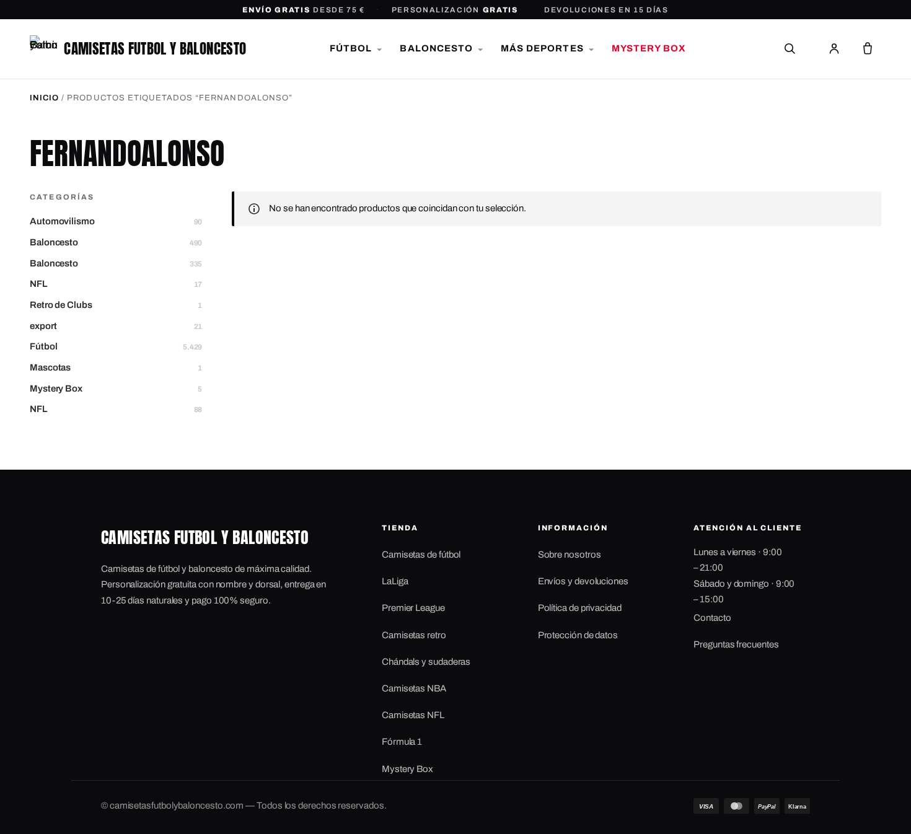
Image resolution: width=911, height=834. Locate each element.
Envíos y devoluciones (583, 581)
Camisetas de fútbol (421, 555)
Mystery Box (116, 388)
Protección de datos (578, 635)
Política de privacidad (580, 608)
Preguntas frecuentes (735, 644)
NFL (116, 284)
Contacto (712, 618)
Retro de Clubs (116, 305)
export (116, 326)
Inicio (44, 98)
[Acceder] (834, 49)
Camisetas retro (414, 635)
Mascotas (116, 367)
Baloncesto (116, 242)
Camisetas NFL (413, 715)
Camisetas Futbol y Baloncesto (155, 48)
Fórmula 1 (402, 742)
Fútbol (116, 346)
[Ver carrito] (867, 49)
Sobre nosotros (569, 555)
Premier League (413, 608)
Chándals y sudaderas (426, 662)
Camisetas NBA (414, 688)
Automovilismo (116, 221)
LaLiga (395, 581)
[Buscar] (789, 49)
